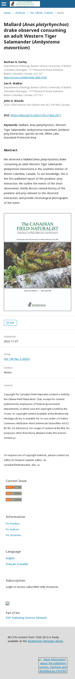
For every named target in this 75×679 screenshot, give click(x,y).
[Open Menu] (4, 4)
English (10, 558)
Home (7, 12)
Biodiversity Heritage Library (45, 641)
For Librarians (13, 535)
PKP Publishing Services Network (26, 618)
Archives (20, 12)
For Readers (13, 523)
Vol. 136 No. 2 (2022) (41, 12)
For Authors (12, 529)
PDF (11, 323)
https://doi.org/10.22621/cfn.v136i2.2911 (36, 115)
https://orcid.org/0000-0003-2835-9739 (25, 77)
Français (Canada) (17, 564)
